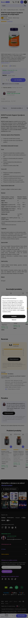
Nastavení (14, 319)
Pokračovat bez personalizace (9, 298)
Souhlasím (14, 316)
